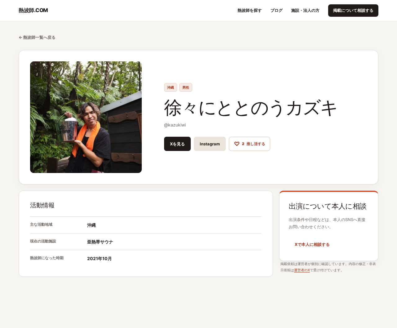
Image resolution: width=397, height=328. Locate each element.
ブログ (276, 10)
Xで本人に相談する (312, 244)
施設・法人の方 (305, 10)
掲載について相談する (353, 10)
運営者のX (302, 270)
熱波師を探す (250, 10)
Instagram (210, 143)
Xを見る (177, 143)
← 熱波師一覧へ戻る (37, 37)
